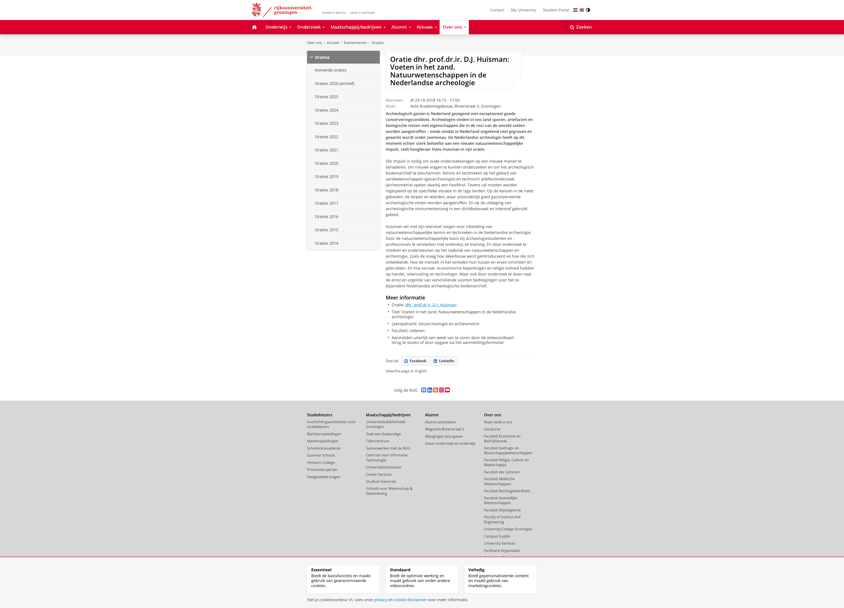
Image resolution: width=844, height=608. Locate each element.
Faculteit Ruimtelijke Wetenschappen (500, 500)
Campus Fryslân (497, 536)
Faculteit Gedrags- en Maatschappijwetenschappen (508, 451)
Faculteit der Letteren (502, 472)
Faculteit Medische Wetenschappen (499, 481)
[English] (582, 10)
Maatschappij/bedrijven (388, 414)
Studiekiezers (319, 414)
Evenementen (355, 42)
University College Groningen (508, 529)
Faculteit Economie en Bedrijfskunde (502, 439)
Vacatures (492, 429)
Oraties (378, 42)
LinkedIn (446, 360)
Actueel (333, 42)
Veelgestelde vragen (323, 476)
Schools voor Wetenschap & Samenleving (389, 491)
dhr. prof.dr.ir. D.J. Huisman (431, 304)
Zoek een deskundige (383, 434)
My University (523, 10)
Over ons (314, 42)
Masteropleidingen (322, 441)
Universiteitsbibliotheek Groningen (385, 424)
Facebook (418, 360)
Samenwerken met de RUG (388, 448)
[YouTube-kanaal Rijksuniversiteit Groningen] (447, 390)
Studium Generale (381, 481)
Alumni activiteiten (440, 422)
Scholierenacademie (324, 448)
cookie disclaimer (410, 599)
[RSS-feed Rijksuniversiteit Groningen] (435, 390)
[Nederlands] (575, 10)
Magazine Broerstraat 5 (444, 429)
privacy (380, 599)
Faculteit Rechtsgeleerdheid (507, 491)
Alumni (431, 414)
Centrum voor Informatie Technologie (386, 458)
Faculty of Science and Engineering (502, 519)
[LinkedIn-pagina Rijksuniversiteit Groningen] (429, 390)
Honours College (321, 462)
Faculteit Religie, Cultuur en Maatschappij (506, 462)
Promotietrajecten (322, 469)
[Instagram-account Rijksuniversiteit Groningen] (441, 390)
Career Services (379, 474)
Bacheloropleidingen (324, 434)
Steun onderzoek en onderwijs (450, 443)
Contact (497, 10)
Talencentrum (377, 441)
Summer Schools (321, 455)
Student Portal (556, 10)
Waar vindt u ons (498, 422)
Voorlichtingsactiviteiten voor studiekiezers (331, 424)
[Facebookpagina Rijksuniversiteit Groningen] (423, 390)
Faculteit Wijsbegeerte (502, 510)
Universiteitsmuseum (384, 467)
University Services (499, 543)
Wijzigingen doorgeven (444, 436)
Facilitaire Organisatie (502, 550)
